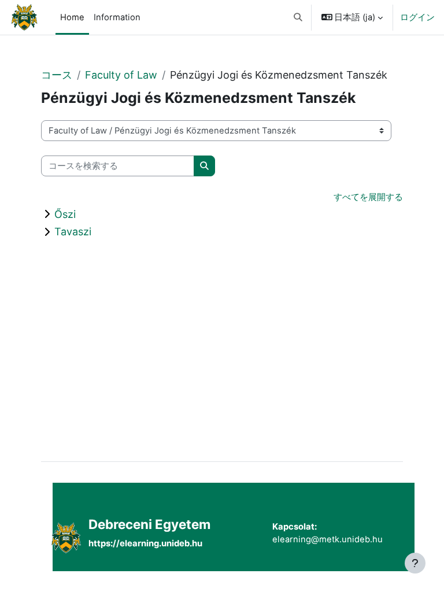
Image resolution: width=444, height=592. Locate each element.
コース (56, 75)
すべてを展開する (368, 197)
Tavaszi (72, 231)
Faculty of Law (121, 75)
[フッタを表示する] (415, 563)
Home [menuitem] (72, 17)
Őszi (65, 214)
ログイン (417, 17)
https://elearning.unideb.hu (145, 543)
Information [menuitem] (117, 17)
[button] (298, 17)
